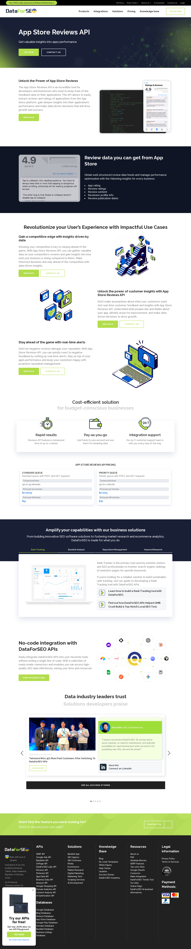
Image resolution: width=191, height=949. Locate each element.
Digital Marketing (76, 873)
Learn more (37, 768)
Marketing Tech (75, 876)
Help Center (105, 868)
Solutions (117, 11)
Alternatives (136, 892)
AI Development (75, 883)
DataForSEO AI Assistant (141, 889)
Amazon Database (45, 916)
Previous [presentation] (22, 753)
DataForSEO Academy (109, 878)
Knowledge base (149, 11)
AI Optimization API (45, 896)
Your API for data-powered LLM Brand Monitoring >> (31, 3)
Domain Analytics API (46, 889)
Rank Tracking (38, 550)
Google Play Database (47, 923)
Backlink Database (44, 929)
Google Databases (45, 910)
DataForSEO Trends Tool (142, 880)
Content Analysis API (46, 892)
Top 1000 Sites (137, 867)
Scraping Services (76, 880)
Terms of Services (170, 862)
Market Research (76, 870)
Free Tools (132, 3)
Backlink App (74, 854)
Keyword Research (153, 550)
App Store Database (46, 919)
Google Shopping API (46, 886)
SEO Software (74, 860)
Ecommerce (73, 867)
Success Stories (106, 875)
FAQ (132, 857)
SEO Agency (73, 857)
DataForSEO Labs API (46, 867)
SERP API (40, 854)
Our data (134, 883)
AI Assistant (159, 3)
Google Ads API (43, 857)
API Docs (120, 3)
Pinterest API (42, 873)
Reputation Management (115, 550)
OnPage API (41, 864)
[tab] (38, 550)
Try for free (175, 11)
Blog (101, 858)
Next (84, 178)
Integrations (101, 11)
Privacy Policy (168, 858)
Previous (14, 178)
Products (84, 11)
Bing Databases (43, 913)
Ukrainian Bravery (138, 860)
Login (182, 3)
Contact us (172, 3)
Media (70, 864)
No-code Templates (108, 862)
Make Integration (138, 876)
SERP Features (137, 864)
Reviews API (42, 870)
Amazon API (41, 883)
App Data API (42, 876)
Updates (103, 871)
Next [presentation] (169, 753)
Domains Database (45, 926)
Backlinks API (42, 860)
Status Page (136, 886)
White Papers (105, 865)
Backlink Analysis (76, 550)
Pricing (131, 11)
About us (145, 3)
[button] (91, 801)
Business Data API (44, 880)
